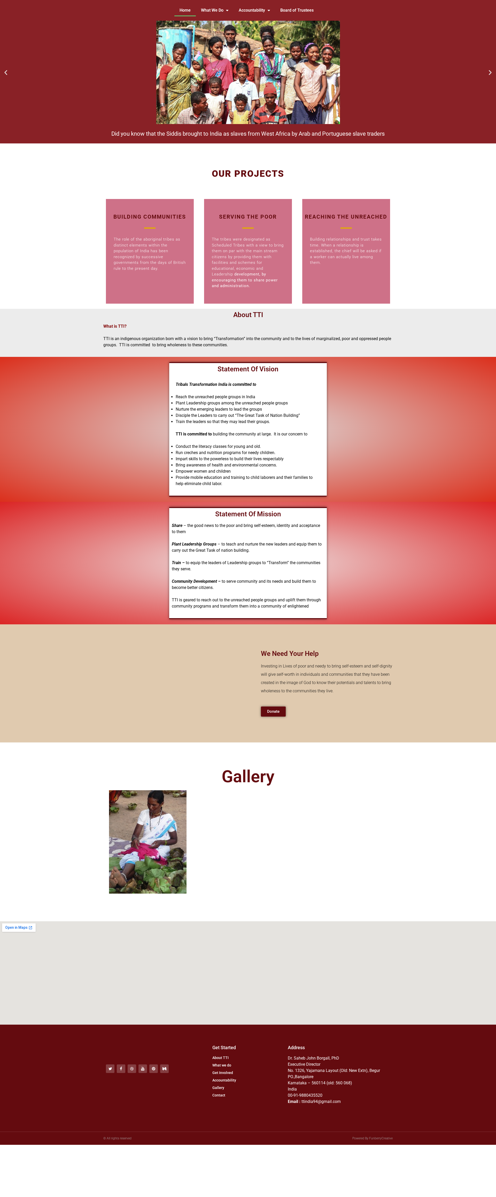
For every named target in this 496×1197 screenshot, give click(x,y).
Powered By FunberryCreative (372, 1138)
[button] (6, 72)
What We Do (212, 10)
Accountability (252, 10)
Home (185, 10)
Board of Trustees (297, 10)
